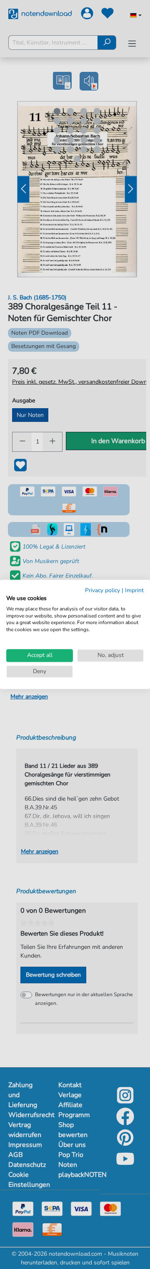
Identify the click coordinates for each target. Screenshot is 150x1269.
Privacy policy (102, 590)
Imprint (134, 590)
